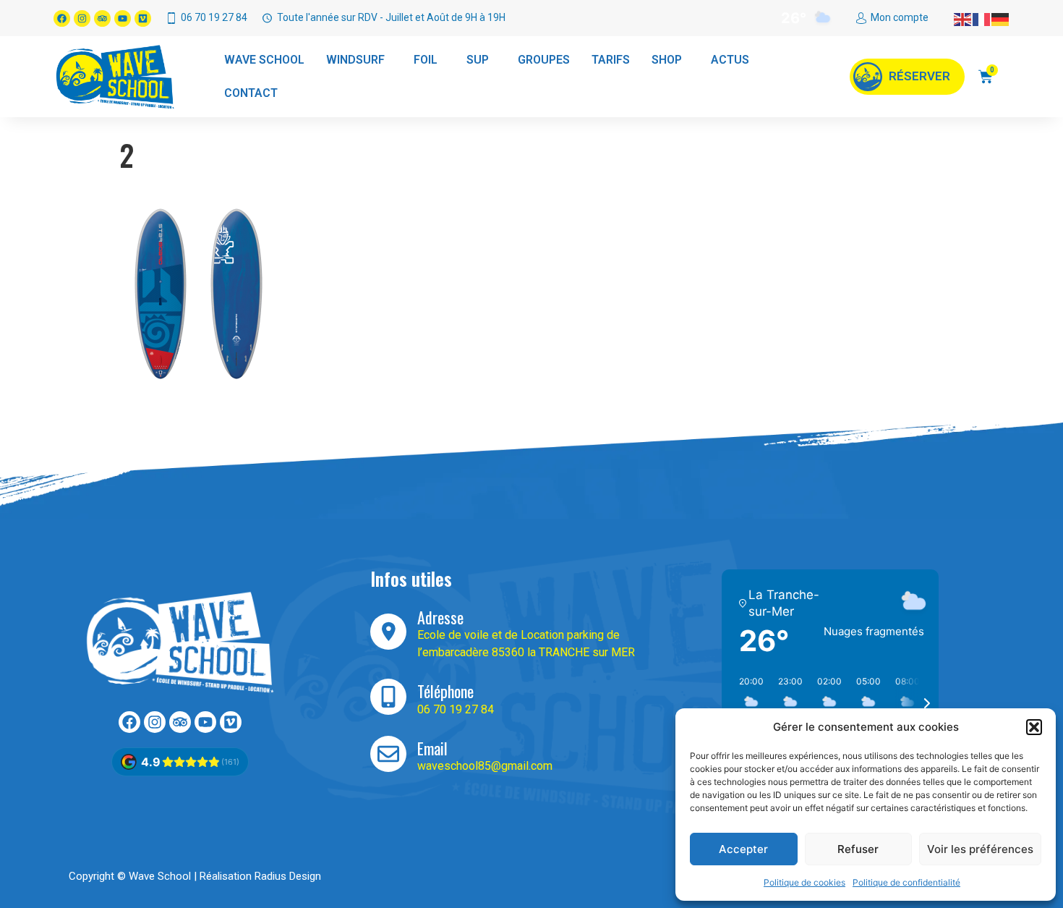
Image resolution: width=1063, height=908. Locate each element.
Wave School (264, 60)
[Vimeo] (143, 18)
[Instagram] (82, 18)
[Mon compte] (861, 18)
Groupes (544, 60)
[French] (982, 18)
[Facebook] (62, 18)
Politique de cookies (804, 882)
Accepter (743, 849)
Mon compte (899, 17)
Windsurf (355, 60)
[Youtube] (122, 18)
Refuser (858, 849)
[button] (1034, 727)
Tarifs (611, 60)
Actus (730, 60)
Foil (425, 60)
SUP (477, 60)
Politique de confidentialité (906, 882)
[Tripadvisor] (102, 18)
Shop (667, 60)
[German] (1000, 18)
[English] (963, 18)
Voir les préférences (980, 849)
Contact (251, 93)
